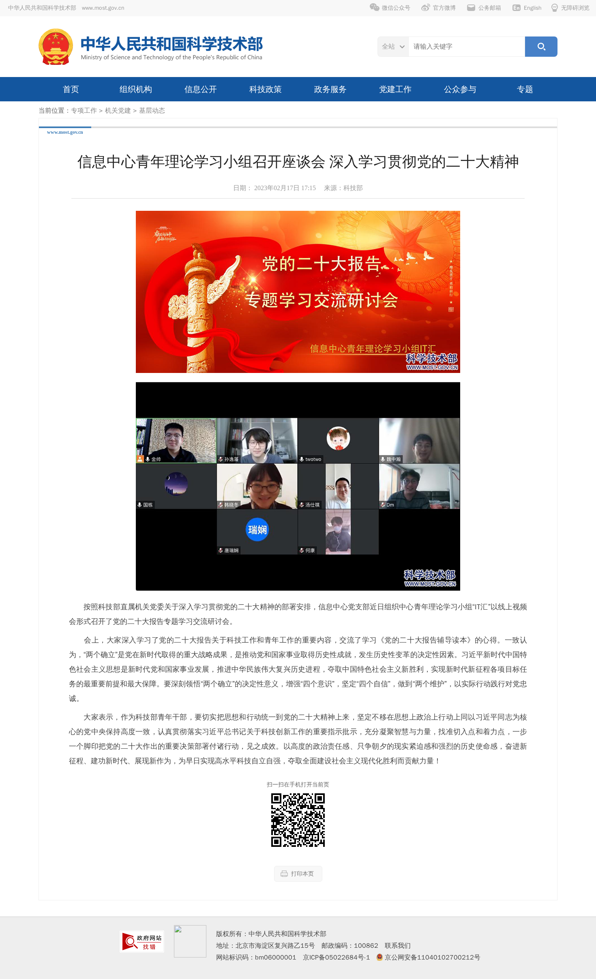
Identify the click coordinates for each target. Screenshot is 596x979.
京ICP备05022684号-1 (336, 957)
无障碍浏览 (575, 7)
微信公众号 (396, 7)
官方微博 (444, 7)
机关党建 (118, 111)
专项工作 (84, 111)
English (533, 7)
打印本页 (302, 873)
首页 (71, 89)
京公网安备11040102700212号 (432, 957)
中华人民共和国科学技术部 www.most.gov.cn (66, 7)
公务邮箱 (489, 7)
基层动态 (152, 111)
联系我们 (398, 946)
